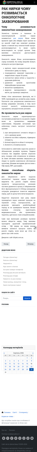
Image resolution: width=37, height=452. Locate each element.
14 (23, 364)
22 (27, 367)
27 (18, 369)
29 (27, 369)
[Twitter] (15, 438)
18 (10, 367)
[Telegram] (3, 438)
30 (31, 369)
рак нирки (18, 38)
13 (18, 364)
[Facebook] (11, 438)
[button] (34, 3)
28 (23, 369)
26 (14, 369)
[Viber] (7, 438)
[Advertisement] (18, 326)
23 (31, 367)
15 (27, 364)
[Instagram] (24, 438)
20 (18, 367)
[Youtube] (32, 438)
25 (10, 369)
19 (14, 367)
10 (5, 364)
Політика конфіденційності (10, 434)
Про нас (4, 430)
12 (14, 364)
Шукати (27, 298)
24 (5, 369)
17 (5, 367)
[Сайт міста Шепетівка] (13, 2)
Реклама (12, 430)
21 (23, 367)
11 (10, 364)
